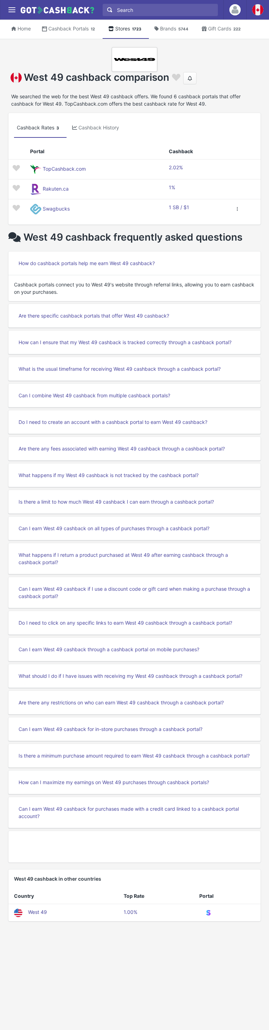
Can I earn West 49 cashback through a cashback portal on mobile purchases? (109, 649)
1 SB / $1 (179, 207)
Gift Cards (224, 28)
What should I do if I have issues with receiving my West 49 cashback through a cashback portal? (130, 676)
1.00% (130, 912)
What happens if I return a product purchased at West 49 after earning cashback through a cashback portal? (123, 558)
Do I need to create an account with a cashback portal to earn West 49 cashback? (113, 422)
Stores (128, 28)
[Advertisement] (134, 846)
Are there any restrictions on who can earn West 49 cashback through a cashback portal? (121, 702)
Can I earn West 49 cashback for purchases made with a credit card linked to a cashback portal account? (129, 812)
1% (172, 187)
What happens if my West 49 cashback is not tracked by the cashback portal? (109, 475)
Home (24, 28)
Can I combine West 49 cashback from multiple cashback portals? (94, 395)
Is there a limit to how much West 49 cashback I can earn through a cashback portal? (116, 502)
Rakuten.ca (56, 189)
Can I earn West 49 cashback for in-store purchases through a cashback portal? (110, 729)
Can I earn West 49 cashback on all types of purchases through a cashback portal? (114, 528)
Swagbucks (56, 209)
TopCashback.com (64, 169)
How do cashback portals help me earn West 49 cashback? (87, 263)
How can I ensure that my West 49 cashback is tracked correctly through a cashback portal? (125, 342)
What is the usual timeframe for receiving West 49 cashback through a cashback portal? (120, 369)
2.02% (176, 167)
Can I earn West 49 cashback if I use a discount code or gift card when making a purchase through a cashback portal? (134, 592)
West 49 (37, 912)
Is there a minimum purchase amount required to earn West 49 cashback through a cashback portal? (134, 756)
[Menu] (12, 10)
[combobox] (159, 10)
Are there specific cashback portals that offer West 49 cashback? (94, 316)
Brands (174, 28)
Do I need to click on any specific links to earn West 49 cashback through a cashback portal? (125, 623)
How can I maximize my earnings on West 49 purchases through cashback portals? (114, 782)
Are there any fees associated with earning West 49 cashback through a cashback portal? (122, 449)
